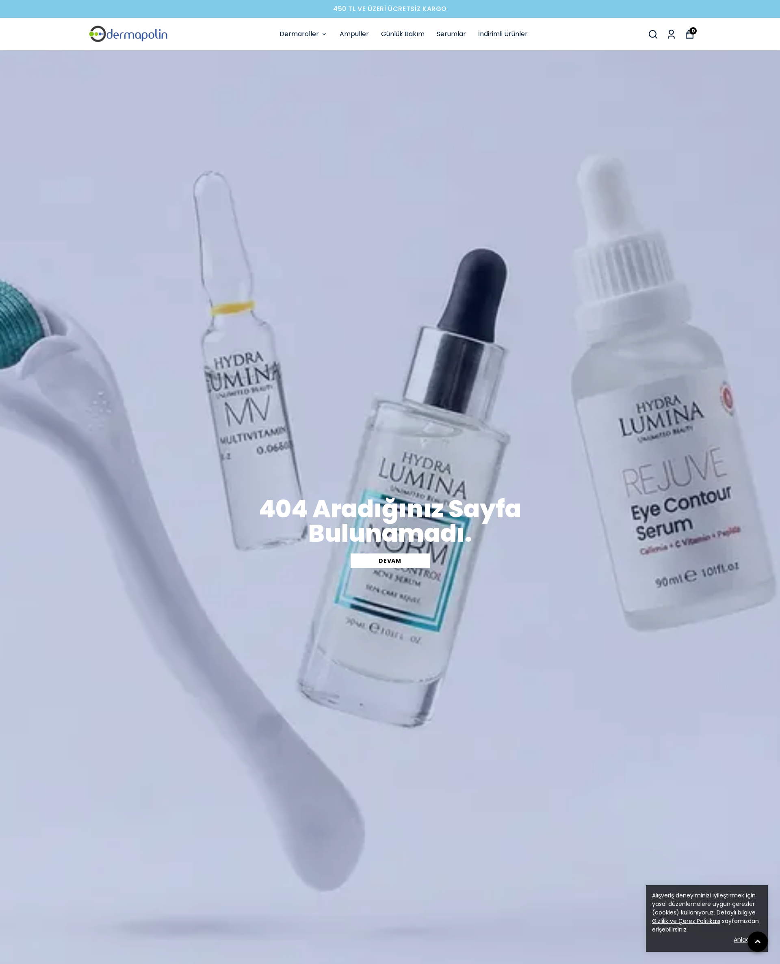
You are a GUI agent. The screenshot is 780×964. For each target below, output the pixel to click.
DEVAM (390, 561)
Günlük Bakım (403, 34)
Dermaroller (299, 34)
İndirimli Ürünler (503, 34)
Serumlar (451, 34)
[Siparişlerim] (671, 34)
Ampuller (354, 34)
